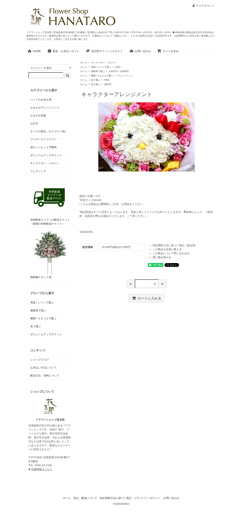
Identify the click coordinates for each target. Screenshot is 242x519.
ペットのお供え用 (40, 99)
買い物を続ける (162, 257)
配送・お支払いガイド (66, 51)
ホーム (83, 62)
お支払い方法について (43, 367)
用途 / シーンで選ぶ (101, 67)
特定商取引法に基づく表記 (116, 498)
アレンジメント (125, 75)
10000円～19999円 (119, 71)
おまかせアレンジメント (44, 107)
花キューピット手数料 (43, 147)
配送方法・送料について (44, 375)
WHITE (107, 84)
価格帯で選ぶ (98, 71)
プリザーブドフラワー (43, 139)
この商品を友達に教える (167, 249)
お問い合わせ (143, 51)
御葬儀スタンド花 (40, 277)
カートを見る (170, 51)
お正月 (34, 123)
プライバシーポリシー (147, 498)
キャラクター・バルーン (103, 62)
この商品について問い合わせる (171, 253)
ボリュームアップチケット (46, 155)
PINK (106, 80)
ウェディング (38, 171)
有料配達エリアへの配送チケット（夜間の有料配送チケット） (50, 221)
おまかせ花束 (38, 115)
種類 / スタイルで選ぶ (102, 75)
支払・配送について (85, 498)
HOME (37, 51)
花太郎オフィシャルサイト (107, 51)
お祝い (118, 67)
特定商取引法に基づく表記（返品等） (175, 245)
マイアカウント (205, 5)
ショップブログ (39, 359)
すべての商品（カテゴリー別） (48, 131)
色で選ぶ (95, 80)
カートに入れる (149, 297)
